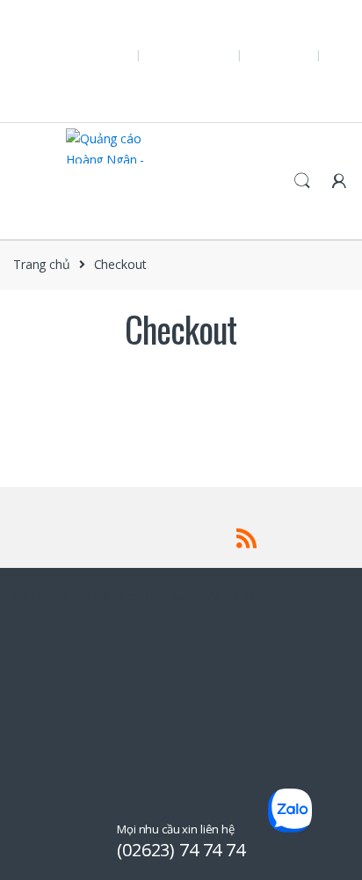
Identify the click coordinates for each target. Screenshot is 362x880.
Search (302, 181)
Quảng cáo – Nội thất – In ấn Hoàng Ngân (118, 25)
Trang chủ (41, 264)
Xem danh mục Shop (245, 86)
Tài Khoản (318, 86)
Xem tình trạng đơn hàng (148, 86)
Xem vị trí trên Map (54, 65)
